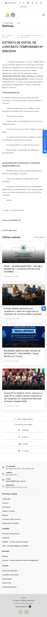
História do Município (9, 571)
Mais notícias (40, 237)
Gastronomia (6, 583)
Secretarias (6, 507)
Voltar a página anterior (25, 419)
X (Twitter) (25, 451)
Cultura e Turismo (8, 511)
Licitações (5, 538)
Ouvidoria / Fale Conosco (11, 519)
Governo (5, 503)
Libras (25, 7)
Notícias (5, 515)
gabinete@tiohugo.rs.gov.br (16, 481)
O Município (6, 499)
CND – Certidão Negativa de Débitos (15, 546)
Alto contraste (11, 3)
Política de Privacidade (10, 523)
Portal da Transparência (10, 534)
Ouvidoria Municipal (9, 587)
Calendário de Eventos (10, 575)
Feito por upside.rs (22, 606)
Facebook (25, 437)
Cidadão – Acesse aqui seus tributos (15, 542)
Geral (18, 23)
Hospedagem (7, 579)
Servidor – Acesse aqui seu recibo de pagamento (20, 560)
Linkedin (25, 444)
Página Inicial (9, 23)
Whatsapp (25, 430)
